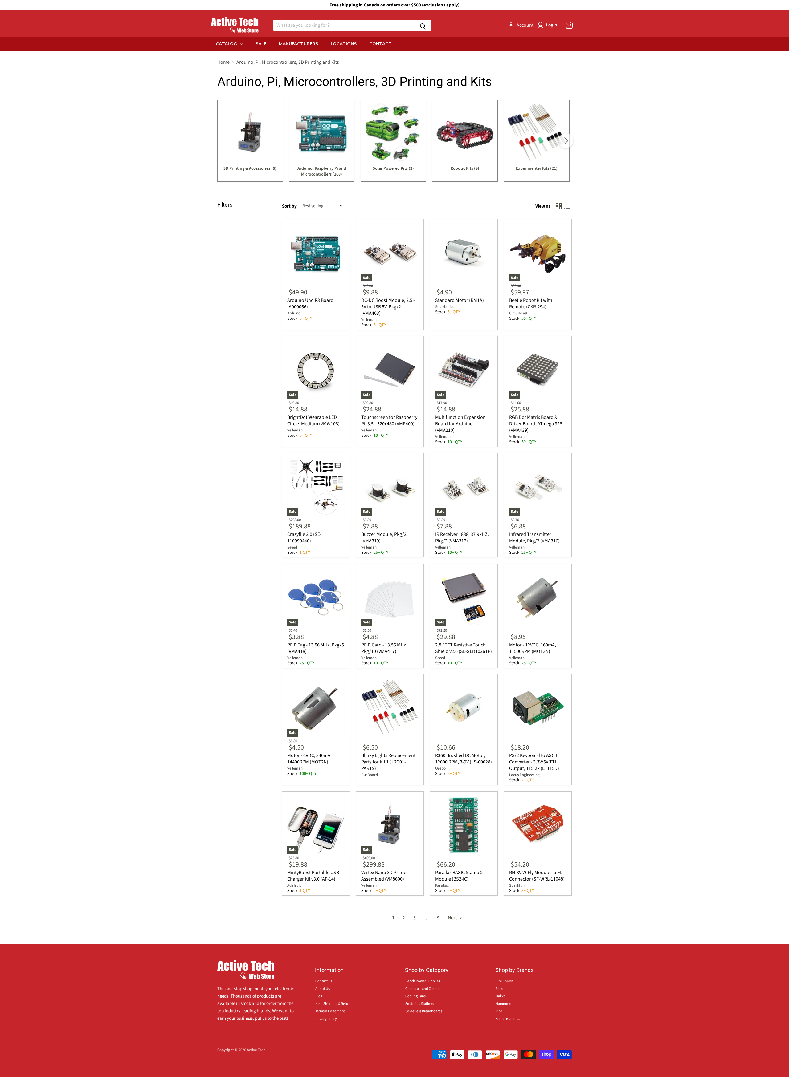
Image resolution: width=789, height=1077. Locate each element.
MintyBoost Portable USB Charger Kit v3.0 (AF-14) (313, 875)
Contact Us (323, 981)
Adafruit (294, 885)
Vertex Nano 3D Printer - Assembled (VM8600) (386, 875)
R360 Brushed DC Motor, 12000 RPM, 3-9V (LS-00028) (463, 758)
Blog (318, 996)
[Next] (565, 140)
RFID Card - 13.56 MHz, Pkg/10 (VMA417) (384, 648)
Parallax (442, 885)
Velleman (369, 319)
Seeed (292, 547)
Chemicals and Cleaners (423, 988)
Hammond (504, 1003)
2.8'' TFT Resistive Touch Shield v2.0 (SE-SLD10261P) (463, 648)
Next (453, 917)
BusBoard (369, 775)
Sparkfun (517, 885)
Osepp (440, 768)
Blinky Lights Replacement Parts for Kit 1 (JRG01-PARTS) (388, 762)
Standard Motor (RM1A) (459, 300)
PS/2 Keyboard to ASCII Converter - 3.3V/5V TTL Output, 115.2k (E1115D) (534, 762)
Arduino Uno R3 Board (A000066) (310, 303)
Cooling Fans (415, 996)
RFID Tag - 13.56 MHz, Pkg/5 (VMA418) (315, 648)
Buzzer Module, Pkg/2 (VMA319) (384, 537)
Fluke (500, 988)
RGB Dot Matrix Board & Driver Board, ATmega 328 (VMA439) (535, 424)
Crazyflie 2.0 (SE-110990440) (304, 537)
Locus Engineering (524, 775)
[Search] (423, 25)
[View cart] (569, 25)
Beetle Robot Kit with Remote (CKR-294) (530, 303)
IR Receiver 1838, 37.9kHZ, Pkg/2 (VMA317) (462, 537)
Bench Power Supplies (422, 981)
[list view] (567, 206)
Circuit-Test (518, 313)
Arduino (293, 313)
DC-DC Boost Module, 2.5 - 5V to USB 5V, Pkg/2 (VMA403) (388, 307)
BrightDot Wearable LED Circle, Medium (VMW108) (313, 420)
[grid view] (558, 206)
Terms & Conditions (330, 1011)
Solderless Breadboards (423, 1011)
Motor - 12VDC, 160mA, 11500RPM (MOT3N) (532, 648)
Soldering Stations (419, 1003)
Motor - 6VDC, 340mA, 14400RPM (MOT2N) (309, 758)
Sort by (289, 206)
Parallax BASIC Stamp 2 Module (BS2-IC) (459, 875)
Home (223, 62)
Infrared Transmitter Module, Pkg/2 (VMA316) (534, 537)
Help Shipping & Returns (334, 1003)
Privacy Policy (326, 1019)
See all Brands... (508, 1019)
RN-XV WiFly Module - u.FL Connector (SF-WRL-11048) (537, 875)
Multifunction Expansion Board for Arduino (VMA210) (460, 424)
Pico (499, 1011)
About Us (322, 988)
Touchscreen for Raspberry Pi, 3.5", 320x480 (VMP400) (389, 420)
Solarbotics (444, 307)
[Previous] (223, 140)
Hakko (501, 996)
